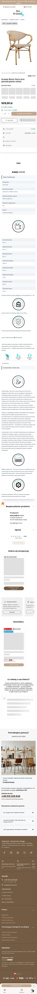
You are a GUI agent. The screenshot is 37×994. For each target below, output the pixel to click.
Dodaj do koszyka (25, 114)
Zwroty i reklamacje (7, 920)
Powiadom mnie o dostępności (14, 588)
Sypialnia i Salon (14, 19)
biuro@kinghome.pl (16, 523)
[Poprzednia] (1, 2)
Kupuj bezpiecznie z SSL (8, 923)
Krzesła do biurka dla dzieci (9, 937)
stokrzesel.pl (4, 19)
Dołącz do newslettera (9, 960)
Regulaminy (5, 915)
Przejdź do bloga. (9, 782)
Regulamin (20, 962)
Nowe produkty (6, 935)
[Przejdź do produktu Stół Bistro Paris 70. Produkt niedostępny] (14, 569)
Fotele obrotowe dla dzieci (9, 932)
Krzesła (22, 19)
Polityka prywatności (7, 917)
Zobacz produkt (13, 665)
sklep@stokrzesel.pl (10, 885)
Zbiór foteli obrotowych (8, 940)
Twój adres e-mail (7, 957)
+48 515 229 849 (10, 796)
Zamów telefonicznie (29, 120)
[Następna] (35, 2)
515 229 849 (29, 7)
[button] (18, 506)
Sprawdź (12, 612)
